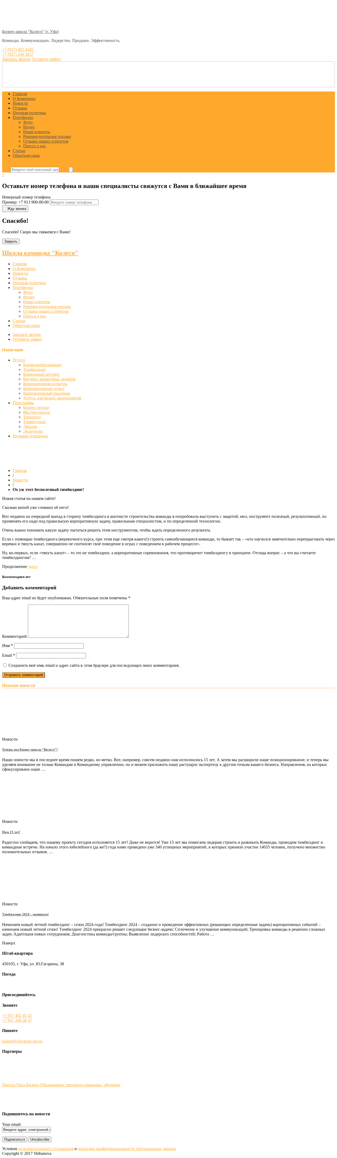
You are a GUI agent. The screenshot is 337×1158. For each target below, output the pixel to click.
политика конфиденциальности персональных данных (127, 1148)
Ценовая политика (29, 112)
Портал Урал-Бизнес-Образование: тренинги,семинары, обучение (61, 1085)
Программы (23, 403)
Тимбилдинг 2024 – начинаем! (25, 914)
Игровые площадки (30, 436)
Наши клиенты (36, 131)
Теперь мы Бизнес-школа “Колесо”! (30, 749)
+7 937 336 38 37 (17, 1020)
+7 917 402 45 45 (17, 1015)
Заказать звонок (27, 334)
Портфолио (23, 117)
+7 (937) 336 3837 (17, 54)
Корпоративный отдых (44, 388)
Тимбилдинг (34, 369)
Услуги (19, 360)
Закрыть (10, 241)
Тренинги (32, 417)
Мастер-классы (36, 412)
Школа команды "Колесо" (40, 252)
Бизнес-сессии (36, 407)
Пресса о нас (34, 146)
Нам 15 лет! (11, 832)
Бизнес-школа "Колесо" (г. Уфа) (30, 31)
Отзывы (20, 108)
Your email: (11, 1124)
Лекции (30, 426)
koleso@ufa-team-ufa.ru (22, 1041)
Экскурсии (33, 431)
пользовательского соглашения (45, 1148)
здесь (32, 566)
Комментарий (14, 636)
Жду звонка (16, 209)
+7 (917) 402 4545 (17, 49)
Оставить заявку (27, 339)
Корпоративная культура (45, 384)
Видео (28, 127)
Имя (7, 645)
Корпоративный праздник (46, 393)
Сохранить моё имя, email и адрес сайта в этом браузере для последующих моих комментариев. (94, 665)
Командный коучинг (41, 374)
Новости (20, 103)
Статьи (19, 150)
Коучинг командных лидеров (49, 379)
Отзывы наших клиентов (45, 141)
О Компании (24, 98)
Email (8, 655)
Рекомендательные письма (47, 136)
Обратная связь (26, 155)
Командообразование (42, 365)
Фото (28, 122)
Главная (20, 93)
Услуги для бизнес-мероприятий (52, 398)
